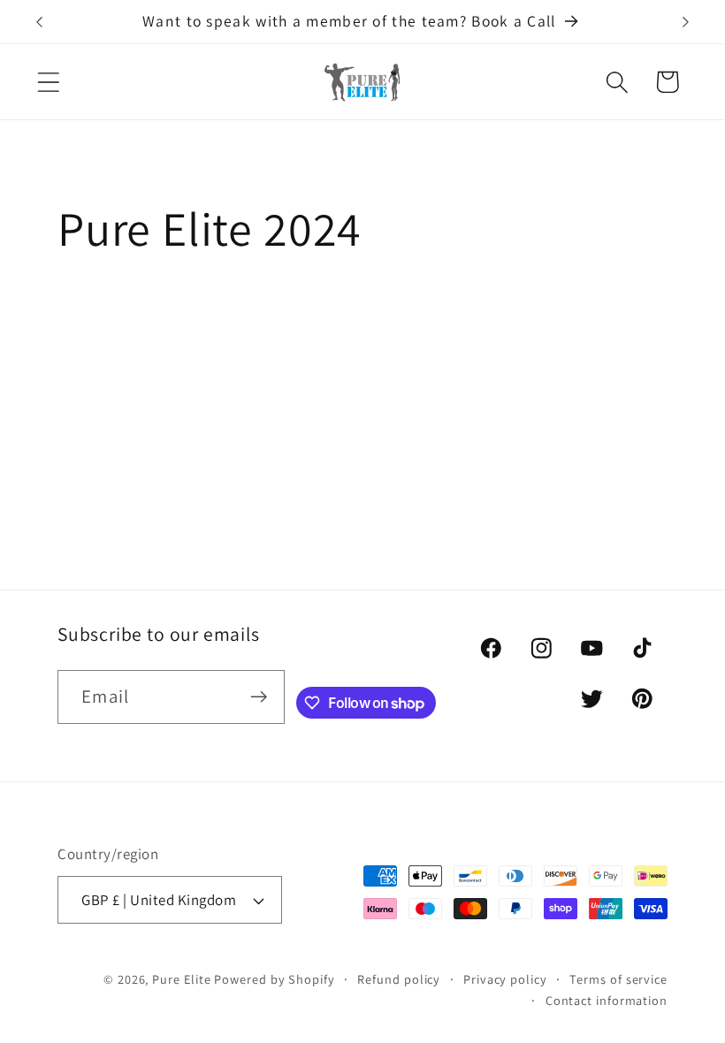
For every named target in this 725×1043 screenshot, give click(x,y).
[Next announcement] (686, 22)
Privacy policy (505, 979)
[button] (48, 82)
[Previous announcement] (38, 22)
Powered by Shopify (274, 979)
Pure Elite (181, 979)
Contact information (607, 1000)
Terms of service (618, 979)
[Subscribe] (258, 697)
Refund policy (398, 979)
